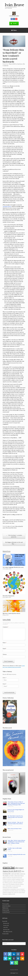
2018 (22, 890)
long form (18, 886)
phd (15, 873)
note (20, 890)
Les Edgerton (6, 890)
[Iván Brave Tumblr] (14, 958)
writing (13, 879)
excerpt (14, 886)
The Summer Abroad (14, 884)
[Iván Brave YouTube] (16, 19)
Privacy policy (5, 904)
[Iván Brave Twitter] (10, 954)
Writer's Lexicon (7, 879)
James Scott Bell (10, 871)
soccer (18, 889)
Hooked (22, 889)
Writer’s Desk (5, 910)
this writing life (19, 526)
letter (23, 892)
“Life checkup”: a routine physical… (14, 536)
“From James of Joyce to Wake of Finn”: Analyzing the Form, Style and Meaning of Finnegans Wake (16, 803)
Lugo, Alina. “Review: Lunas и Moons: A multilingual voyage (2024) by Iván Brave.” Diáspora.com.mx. (16, 842)
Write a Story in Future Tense (15, 828)
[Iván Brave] (14, 5)
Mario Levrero (8, 882)
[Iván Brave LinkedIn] (14, 954)
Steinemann (19, 877)
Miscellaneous (6, 931)
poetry (20, 892)
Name (4, 642)
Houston (5, 892)
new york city (14, 892)
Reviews (5, 929)
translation (18, 879)
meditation (9, 877)
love (4, 882)
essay (21, 868)
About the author (6, 906)
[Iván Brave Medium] (10, 958)
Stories (5, 923)
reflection (17, 875)
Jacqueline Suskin (14, 890)
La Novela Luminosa (17, 882)
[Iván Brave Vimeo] (5, 958)
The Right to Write (8, 875)
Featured (4, 933)
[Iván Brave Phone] (16, 963)
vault (12, 873)
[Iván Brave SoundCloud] (22, 958)
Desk (3, 921)
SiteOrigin (13, 973)
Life (9, 526)
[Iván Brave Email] (12, 963)
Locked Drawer (6, 912)
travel (22, 879)
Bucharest (5, 894)
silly (14, 894)
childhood (10, 894)
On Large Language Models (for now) (16, 854)
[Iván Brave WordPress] (18, 958)
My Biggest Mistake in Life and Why (14, 543)
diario (4, 884)
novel (4, 527)
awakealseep (13, 889)
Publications (5, 908)
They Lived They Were (11, 527)
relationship (9, 886)
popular (9, 892)
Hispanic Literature (8, 887)
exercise (9, 867)
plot (17, 868)
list (24, 890)
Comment (5, 627)
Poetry (5, 925)
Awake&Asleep (6, 889)
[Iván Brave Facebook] (12, 19)
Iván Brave (19, 64)
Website (5, 654)
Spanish (14, 877)
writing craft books (7, 881)
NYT (19, 871)
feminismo (15, 887)
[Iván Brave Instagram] (14, 19)
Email (4, 648)
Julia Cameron (21, 873)
